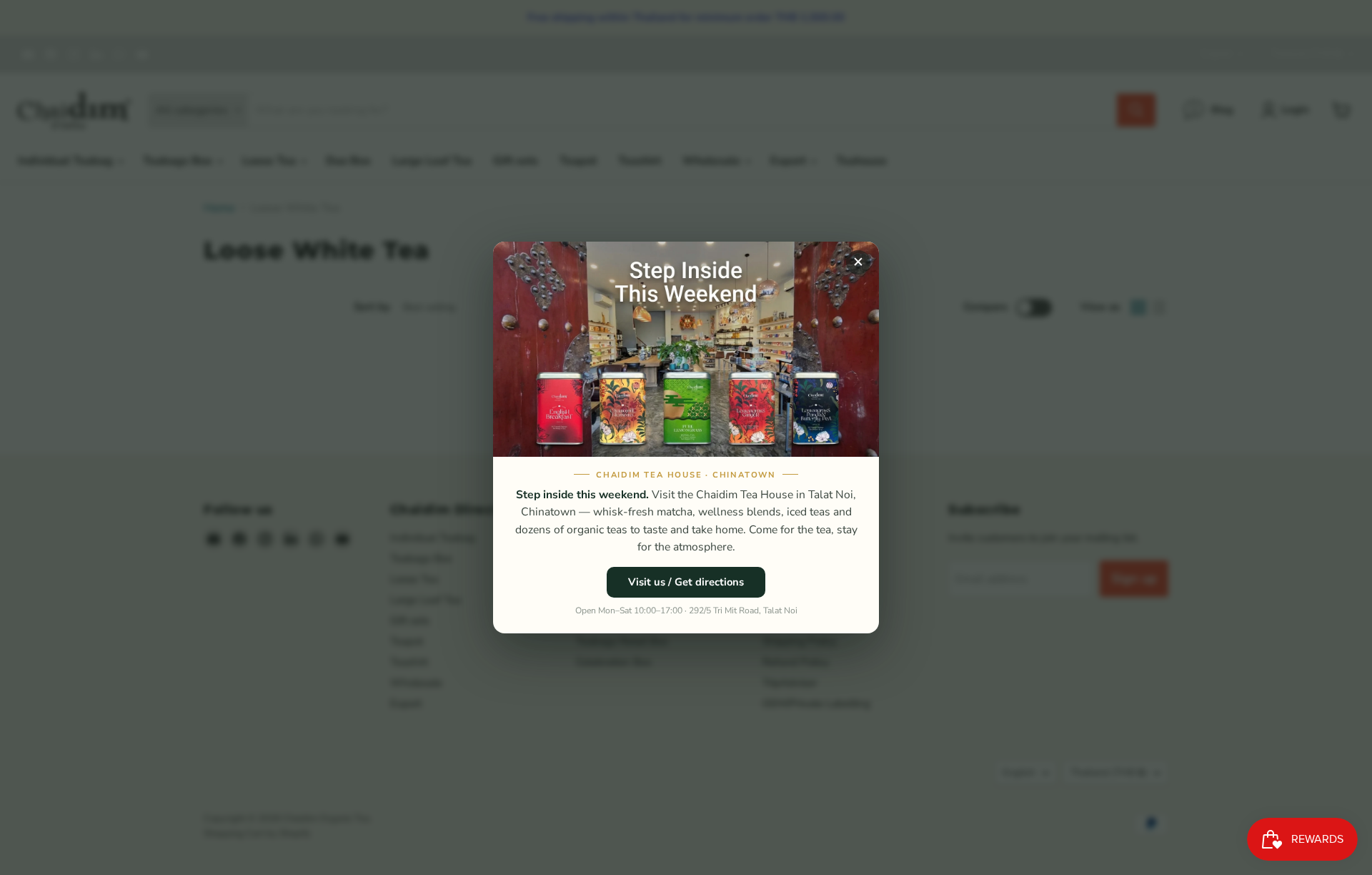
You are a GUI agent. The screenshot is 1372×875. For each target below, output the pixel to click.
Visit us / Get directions (686, 582)
